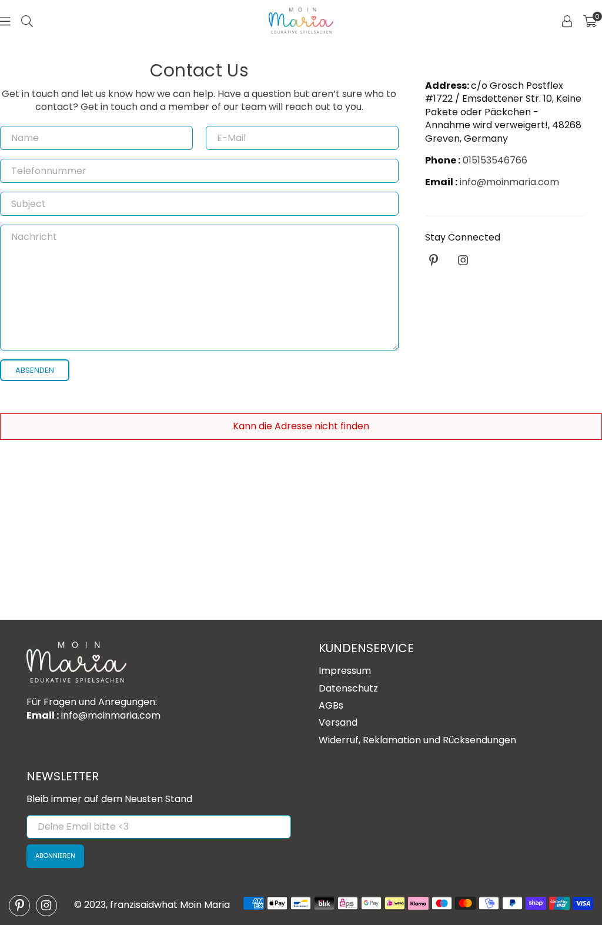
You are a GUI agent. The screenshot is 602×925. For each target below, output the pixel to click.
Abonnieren (55, 855)
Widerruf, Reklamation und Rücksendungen (417, 740)
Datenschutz (348, 688)
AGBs (331, 705)
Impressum (345, 670)
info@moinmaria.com (508, 182)
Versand (338, 722)
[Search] (27, 20)
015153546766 (495, 160)
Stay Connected (462, 237)
